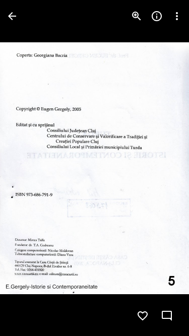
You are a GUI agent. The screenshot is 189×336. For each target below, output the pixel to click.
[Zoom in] (137, 16)
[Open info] (157, 16)
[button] (28, 168)
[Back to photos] (12, 16)
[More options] (177, 16)
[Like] (143, 316)
